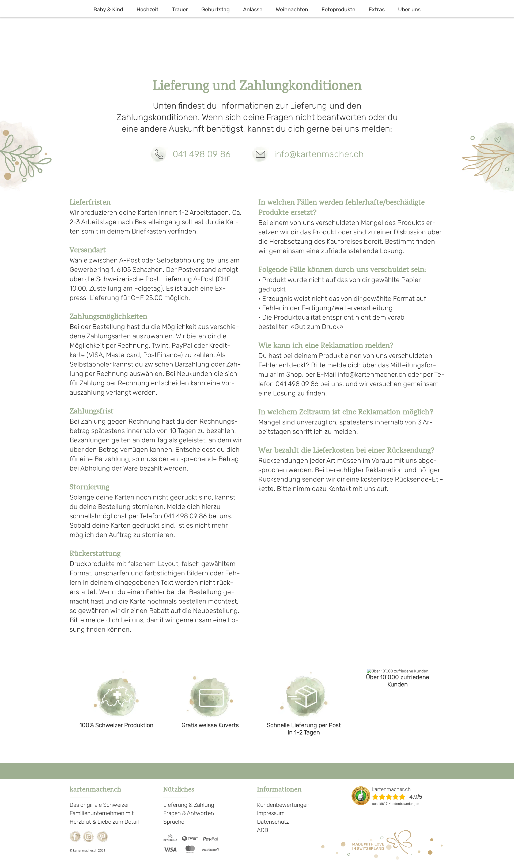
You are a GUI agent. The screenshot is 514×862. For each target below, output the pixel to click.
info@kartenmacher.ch (319, 154)
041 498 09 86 (201, 154)
